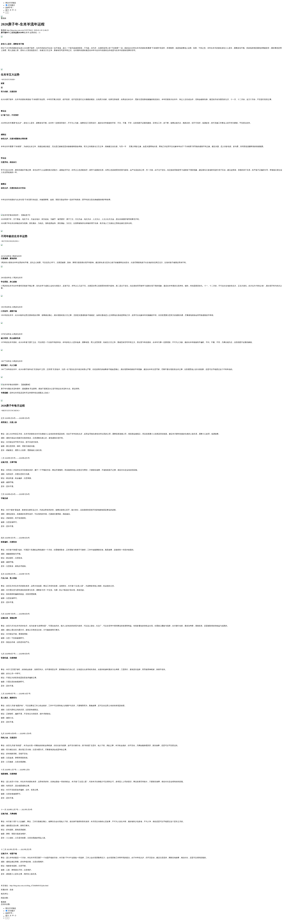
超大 (7, 10)
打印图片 (11, 5)
